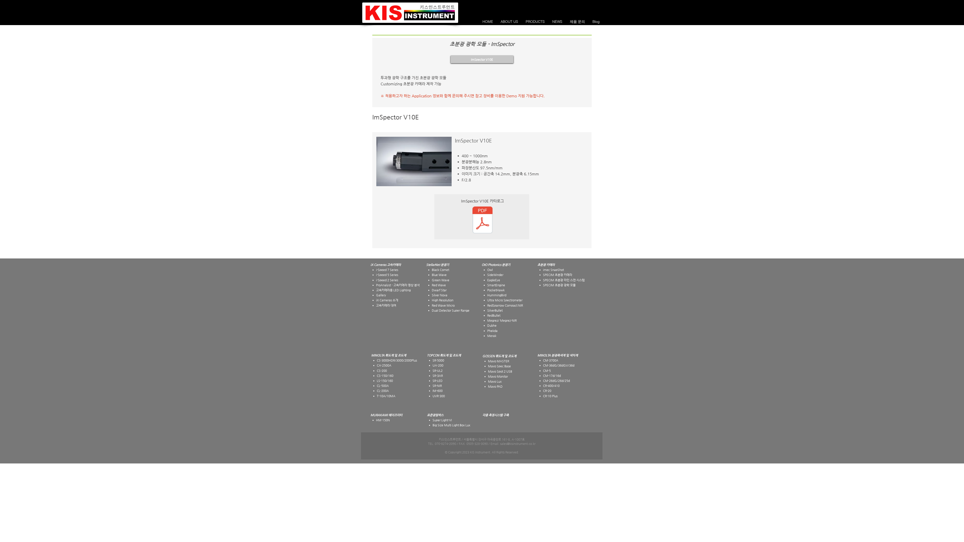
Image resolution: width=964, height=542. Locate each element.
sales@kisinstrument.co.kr (517, 443)
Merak (491, 335)
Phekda (492, 330)
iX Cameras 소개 (387, 300)
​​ (546, 264)
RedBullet (493, 315)
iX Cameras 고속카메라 (386, 264)
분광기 (506, 264)
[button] (509, 21)
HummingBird (496, 295)
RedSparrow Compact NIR (505, 305)
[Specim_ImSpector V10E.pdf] (482, 220)
